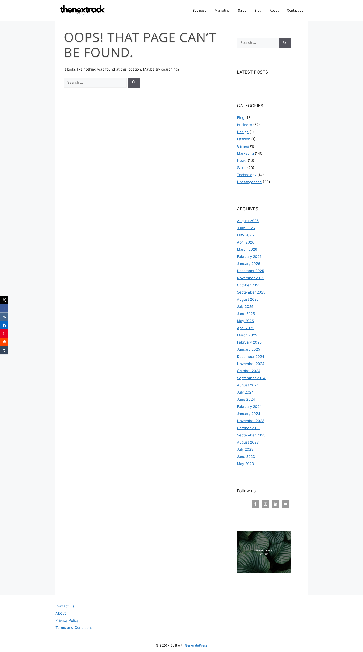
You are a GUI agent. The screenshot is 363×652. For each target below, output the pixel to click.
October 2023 (248, 428)
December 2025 (250, 271)
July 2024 (245, 392)
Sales (242, 10)
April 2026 (245, 242)
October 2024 (248, 371)
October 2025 (248, 285)
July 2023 (245, 449)
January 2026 (248, 264)
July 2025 (245, 306)
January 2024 (248, 414)
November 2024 (250, 364)
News (242, 160)
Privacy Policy (67, 620)
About (274, 10)
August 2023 (248, 442)
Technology (246, 175)
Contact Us (295, 10)
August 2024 (248, 385)
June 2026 (246, 228)
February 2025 (249, 342)
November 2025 (250, 278)
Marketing (222, 10)
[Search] (134, 83)
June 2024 (246, 399)
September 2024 (251, 378)
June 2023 (246, 456)
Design (243, 132)
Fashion (243, 139)
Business (199, 10)
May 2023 (245, 464)
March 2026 (247, 249)
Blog (258, 10)
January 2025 (248, 349)
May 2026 (245, 235)
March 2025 (247, 335)
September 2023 (251, 435)
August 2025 (248, 299)
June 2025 (246, 314)
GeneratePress (196, 645)
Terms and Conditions (74, 628)
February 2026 (249, 256)
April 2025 (245, 328)
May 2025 (245, 321)
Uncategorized (249, 182)
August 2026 (248, 221)
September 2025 (251, 292)
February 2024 (249, 406)
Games (243, 146)
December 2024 (250, 356)
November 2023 (250, 421)
